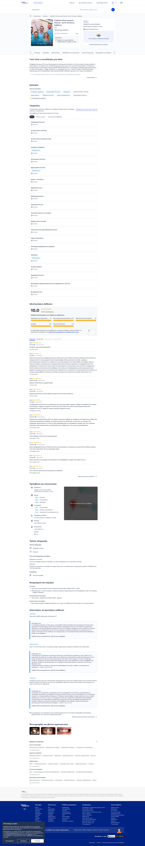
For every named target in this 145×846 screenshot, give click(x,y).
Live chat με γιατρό (115, 812)
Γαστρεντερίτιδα (66, 812)
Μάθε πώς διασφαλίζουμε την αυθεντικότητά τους (64, 332)
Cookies (98, 842)
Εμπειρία (37, 52)
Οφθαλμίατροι (51, 816)
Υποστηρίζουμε (114, 824)
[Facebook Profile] (35, 534)
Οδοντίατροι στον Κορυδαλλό (84, 747)
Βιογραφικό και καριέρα (103, 52)
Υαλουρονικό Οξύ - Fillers (67, 763)
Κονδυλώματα (65, 807)
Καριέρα (113, 818)
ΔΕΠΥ (63, 815)
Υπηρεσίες (45, 52)
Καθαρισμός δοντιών (35, 755)
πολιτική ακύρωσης (35, 568)
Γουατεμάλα (101, 829)
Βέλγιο (80, 829)
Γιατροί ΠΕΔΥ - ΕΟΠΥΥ (87, 809)
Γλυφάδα (37, 818)
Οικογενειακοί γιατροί (87, 810)
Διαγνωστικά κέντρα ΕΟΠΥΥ (89, 819)
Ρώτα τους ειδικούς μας (88, 822)
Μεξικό (84, 829)
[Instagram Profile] (37, 534)
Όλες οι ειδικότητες (87, 815)
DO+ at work (114, 810)
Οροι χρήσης (92, 842)
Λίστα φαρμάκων (86, 824)
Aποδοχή (37, 841)
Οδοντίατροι (37, 16)
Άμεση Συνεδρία (115, 816)
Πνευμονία (64, 819)
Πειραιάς (37, 810)
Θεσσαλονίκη (38, 809)
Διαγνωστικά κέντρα (87, 818)
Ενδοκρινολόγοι (52, 818)
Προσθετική (58, 755)
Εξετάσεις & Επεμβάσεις (55, 117)
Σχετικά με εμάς (115, 807)
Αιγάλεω (45, 16)
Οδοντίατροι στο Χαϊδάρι (53, 747)
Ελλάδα (76, 829)
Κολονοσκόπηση (66, 809)
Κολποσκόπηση (66, 816)
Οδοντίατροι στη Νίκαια (68, 747)
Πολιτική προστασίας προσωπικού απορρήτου (113, 842)
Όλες (32, 117)
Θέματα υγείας (41, 117)
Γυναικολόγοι (51, 810)
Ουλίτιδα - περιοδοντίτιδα (82, 755)
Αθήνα (36, 807)
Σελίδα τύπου (114, 819)
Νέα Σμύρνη (38, 821)
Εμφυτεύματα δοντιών (40, 763)
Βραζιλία (106, 829)
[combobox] (53, 9)
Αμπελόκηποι (38, 813)
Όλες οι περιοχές (86, 813)
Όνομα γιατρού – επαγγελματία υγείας (91, 812)
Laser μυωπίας (66, 818)
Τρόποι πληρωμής (87, 52)
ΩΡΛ (49, 807)
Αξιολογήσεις (55, 52)
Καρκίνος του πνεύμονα (68, 821)
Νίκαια (37, 819)
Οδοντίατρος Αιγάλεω (61, 30)
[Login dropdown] (114, 3)
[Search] (113, 9)
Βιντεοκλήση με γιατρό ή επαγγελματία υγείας (93, 807)
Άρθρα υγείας (85, 816)
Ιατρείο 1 (86, 21)
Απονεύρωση (59, 780)
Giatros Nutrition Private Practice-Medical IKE (46, 772)
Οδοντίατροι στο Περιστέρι (37, 747)
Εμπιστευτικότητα (115, 822)
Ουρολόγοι (50, 819)
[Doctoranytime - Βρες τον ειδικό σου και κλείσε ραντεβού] (31, 16)
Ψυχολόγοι (50, 815)
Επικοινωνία (114, 809)
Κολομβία (89, 829)
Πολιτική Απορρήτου (12, 833)
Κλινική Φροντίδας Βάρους (117, 815)
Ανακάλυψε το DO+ (116, 813)
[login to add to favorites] (50, 21)
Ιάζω (31, 772)
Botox (31, 763)
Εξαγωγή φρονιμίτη (35, 780)
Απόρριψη (23, 841)
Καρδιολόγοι (51, 821)
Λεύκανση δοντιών (48, 755)
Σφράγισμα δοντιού (68, 755)
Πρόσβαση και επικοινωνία (70, 52)
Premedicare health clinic (68, 772)
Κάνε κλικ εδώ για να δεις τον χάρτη (80, 503)
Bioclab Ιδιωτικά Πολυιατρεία (84, 772)
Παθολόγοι (50, 813)
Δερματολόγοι (51, 809)
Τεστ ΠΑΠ (64, 810)
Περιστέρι (37, 812)
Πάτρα (36, 816)
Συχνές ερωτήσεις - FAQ (88, 821)
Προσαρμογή (9, 841)
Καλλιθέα (37, 815)
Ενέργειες (113, 821)
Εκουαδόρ (94, 829)
